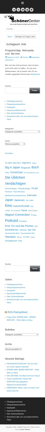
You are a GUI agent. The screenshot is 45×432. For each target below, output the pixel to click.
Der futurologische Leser (31, 172)
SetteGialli (23, 230)
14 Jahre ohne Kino (13, 163)
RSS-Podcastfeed (17, 312)
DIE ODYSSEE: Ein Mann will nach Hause (23, 376)
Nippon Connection (17, 214)
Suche (34, 268)
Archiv (7, 141)
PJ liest (33, 215)
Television (10, 236)
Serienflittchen (11, 230)
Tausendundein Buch (12, 233)
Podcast (11, 220)
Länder (7, 211)
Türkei (32, 237)
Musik (24, 210)
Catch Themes (25, 429)
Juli (27, 200)
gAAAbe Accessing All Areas (15, 195)
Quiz (36, 226)
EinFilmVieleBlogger (11, 188)
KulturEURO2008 (21, 206)
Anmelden (9, 153)
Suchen (8, 86)
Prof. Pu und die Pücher (19, 225)
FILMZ (35, 188)
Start (10, 37)
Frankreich (8, 192)
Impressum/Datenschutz (16, 110)
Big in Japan (12, 167)
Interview (32, 195)
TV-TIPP (26, 237)
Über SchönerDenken (15, 113)
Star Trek (32, 230)
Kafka (31, 200)
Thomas (25, 57)
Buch (35, 167)
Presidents (23, 221)
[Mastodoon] (31, 11)
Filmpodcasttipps (24, 188)
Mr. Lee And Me (15, 210)
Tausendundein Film (27, 233)
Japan (9, 200)
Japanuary (19, 200)
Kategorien (9, 129)
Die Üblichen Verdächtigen (15, 180)
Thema (19, 237)
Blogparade (25, 168)
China (7, 173)
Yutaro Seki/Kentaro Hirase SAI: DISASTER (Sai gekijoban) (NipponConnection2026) (19, 382)
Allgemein (26, 163)
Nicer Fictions (33, 210)
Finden (34, 90)
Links (32, 206)
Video (20, 241)
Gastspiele (11, 107)
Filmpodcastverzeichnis (16, 104)
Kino (8, 206)
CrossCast (16, 172)
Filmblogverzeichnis (14, 101)
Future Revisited (18, 192)
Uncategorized (11, 241)
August (34, 163)
